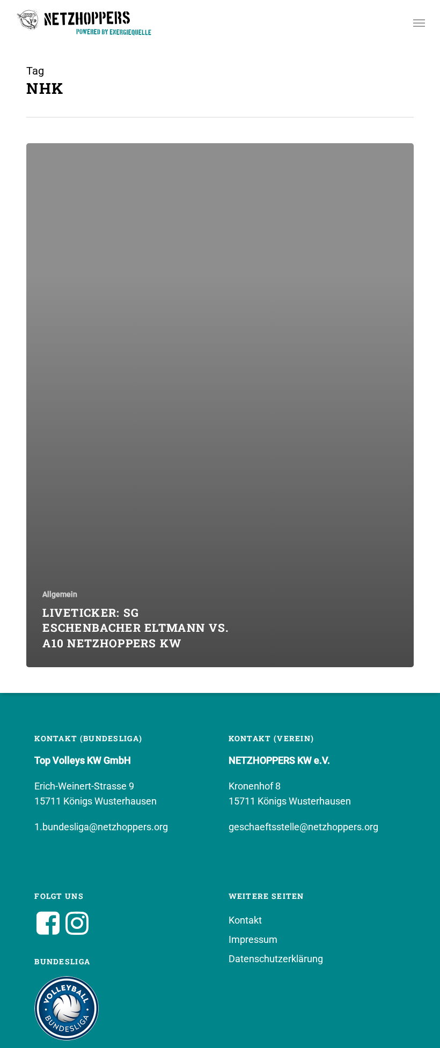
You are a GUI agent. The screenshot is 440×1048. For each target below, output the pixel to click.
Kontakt (245, 920)
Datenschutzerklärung (276, 958)
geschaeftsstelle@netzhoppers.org (303, 826)
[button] (419, 22)
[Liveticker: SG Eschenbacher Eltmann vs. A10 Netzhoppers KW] (220, 405)
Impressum (253, 939)
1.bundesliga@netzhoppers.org (101, 826)
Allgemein (59, 594)
